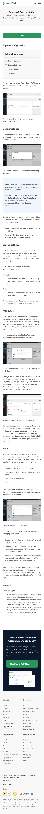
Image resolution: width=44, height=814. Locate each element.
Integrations (8, 734)
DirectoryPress (8, 761)
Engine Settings (14, 61)
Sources (6, 253)
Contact (5, 714)
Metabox (6, 746)
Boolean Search (28, 729)
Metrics (26, 705)
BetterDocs (7, 764)
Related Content (29, 711)
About (5, 705)
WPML (5, 743)
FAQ (24, 761)
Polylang (5, 749)
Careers (5, 708)
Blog (4, 720)
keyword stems (26, 228)
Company (7, 700)
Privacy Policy (7, 784)
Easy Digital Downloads (11, 755)
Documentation (28, 746)
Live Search (27, 717)
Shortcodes (27, 723)
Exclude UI (27, 726)
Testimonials (7, 711)
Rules (13, 73)
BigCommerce (8, 758)
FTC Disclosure (8, 723)
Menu (22, 35)
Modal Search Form (30, 720)
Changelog (27, 755)
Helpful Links (29, 734)
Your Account (28, 749)
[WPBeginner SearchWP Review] (26, 794)
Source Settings (14, 65)
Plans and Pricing (29, 743)
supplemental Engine (13, 203)
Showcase (27, 758)
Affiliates (6, 717)
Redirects (26, 714)
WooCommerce (8, 740)
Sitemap (5, 789)
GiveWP (5, 752)
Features (27, 700)
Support (26, 740)
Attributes (15, 69)
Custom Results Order (31, 708)
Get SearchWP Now (20, 664)
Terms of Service (7, 780)
